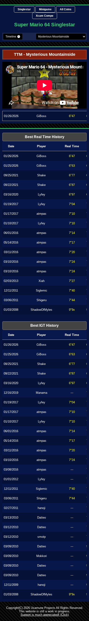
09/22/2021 (11, 185)
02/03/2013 (11, 281)
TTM (18, 54)
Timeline (10, 36)
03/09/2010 (11, 546)
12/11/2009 (11, 584)
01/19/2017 (11, 204)
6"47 (72, 116)
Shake (41, 175)
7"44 (72, 300)
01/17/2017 (11, 213)
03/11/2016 (11, 252)
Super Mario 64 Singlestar (44, 24)
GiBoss (41, 116)
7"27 (72, 281)
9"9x (72, 309)
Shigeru (42, 300)
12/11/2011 (11, 290)
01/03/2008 (11, 309)
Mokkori (41, 556)
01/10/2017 (11, 223)
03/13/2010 (11, 517)
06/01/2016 (11, 233)
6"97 (72, 194)
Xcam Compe (44, 15)
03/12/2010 (11, 527)
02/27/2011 (11, 508)
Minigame (45, 9)
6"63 (72, 165)
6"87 (72, 185)
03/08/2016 (11, 469)
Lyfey (41, 194)
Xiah (41, 281)
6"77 (72, 175)
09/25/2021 (11, 175)
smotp (41, 536)
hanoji (41, 508)
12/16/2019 (11, 392)
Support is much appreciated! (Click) (45, 614)
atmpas (41, 213)
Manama (41, 392)
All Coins (65, 9)
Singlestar (24, 9)
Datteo (41, 517)
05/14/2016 (11, 242)
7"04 (72, 204)
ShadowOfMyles (41, 309)
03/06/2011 (11, 300)
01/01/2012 (11, 479)
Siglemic (41, 290)
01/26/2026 (11, 116)
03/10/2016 (11, 261)
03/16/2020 (11, 194)
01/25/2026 (11, 165)
